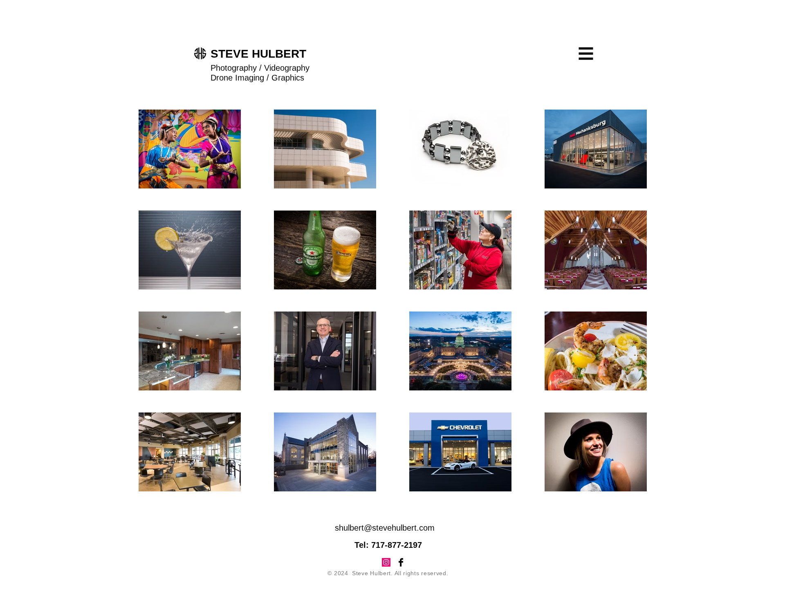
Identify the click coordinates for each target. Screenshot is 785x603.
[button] (586, 54)
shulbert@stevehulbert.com (385, 527)
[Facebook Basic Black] (401, 562)
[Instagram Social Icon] (386, 562)
